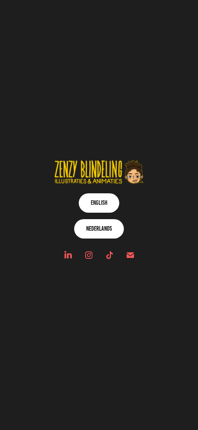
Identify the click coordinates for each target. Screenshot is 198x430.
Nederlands (99, 228)
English (99, 202)
